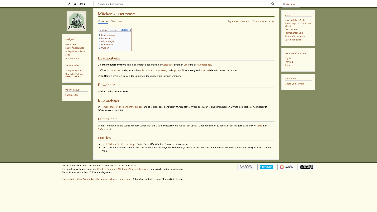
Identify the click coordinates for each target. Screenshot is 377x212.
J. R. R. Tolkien (109, 144)
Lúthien (101, 128)
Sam (157, 70)
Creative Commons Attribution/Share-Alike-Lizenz (123, 168)
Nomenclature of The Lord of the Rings (121, 106)
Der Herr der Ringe (126, 144)
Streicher (115, 70)
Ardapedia (76, 3)
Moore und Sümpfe (294, 83)
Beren (260, 125)
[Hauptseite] (76, 20)
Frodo (151, 70)
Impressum (124, 178)
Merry (164, 70)
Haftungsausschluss (106, 178)
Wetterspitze (204, 64)
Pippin (175, 70)
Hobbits (143, 70)
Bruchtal (205, 70)
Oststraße (167, 64)
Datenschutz (68, 178)
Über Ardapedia (85, 178)
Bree (186, 64)
